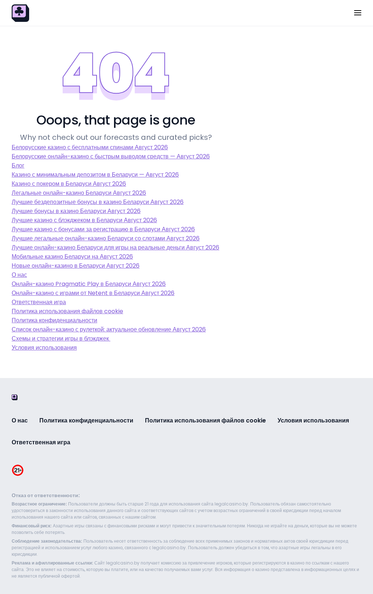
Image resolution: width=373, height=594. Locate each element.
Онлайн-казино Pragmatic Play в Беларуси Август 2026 (89, 284)
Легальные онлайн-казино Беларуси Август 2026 (79, 193)
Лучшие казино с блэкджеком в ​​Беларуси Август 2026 (84, 220)
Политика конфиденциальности (54, 320)
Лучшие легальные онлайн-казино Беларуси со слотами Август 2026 (106, 238)
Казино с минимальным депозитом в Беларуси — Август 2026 (95, 174)
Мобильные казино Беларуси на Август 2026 (72, 256)
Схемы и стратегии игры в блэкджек (61, 338)
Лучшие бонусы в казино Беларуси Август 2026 (76, 211)
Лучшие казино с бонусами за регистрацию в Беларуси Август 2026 (103, 229)
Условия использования (44, 347)
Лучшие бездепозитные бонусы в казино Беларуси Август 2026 (98, 202)
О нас (19, 275)
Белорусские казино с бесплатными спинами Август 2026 (90, 147)
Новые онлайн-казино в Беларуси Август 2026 (76, 265)
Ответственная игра (39, 302)
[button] (357, 13)
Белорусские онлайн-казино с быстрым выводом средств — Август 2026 (111, 156)
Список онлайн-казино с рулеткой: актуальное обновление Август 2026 (109, 329)
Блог (18, 165)
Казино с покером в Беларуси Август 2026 (69, 184)
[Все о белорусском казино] (20, 12)
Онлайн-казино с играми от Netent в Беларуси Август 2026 (93, 293)
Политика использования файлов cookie (67, 311)
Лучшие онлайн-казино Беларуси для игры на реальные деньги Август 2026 (115, 247)
